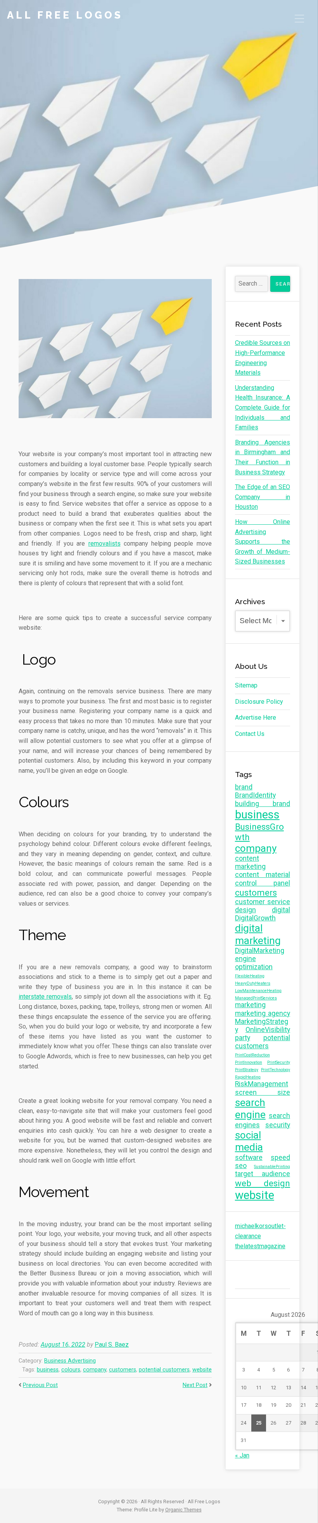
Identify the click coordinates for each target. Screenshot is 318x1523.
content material (262, 875)
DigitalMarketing (259, 950)
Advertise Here (255, 717)
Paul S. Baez (112, 1344)
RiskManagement (261, 1084)
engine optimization (254, 963)
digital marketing (258, 934)
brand (243, 787)
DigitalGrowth (255, 918)
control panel (262, 883)
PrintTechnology (275, 1069)
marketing (250, 1005)
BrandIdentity (255, 795)
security (277, 1125)
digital (281, 910)
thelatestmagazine (260, 1246)
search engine (250, 1108)
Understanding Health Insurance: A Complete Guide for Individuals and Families (262, 407)
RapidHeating (248, 1077)
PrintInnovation (248, 1062)
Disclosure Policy (259, 701)
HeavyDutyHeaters (252, 983)
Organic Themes (183, 1510)
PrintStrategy (246, 1069)
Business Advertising (70, 1361)
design (245, 910)
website (202, 1369)
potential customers (164, 1369)
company (94, 1369)
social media (249, 1141)
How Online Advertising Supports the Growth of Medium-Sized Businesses (262, 541)
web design (262, 1183)
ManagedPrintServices (256, 998)
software (249, 1157)
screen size (262, 1092)
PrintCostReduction (252, 1055)
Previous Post (40, 1385)
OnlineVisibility (267, 1030)
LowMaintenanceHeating (258, 990)
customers (122, 1369)
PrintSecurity (278, 1062)
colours (70, 1369)
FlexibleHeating (249, 976)
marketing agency (262, 1013)
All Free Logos (65, 15)
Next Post (195, 1385)
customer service (262, 902)
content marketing (250, 862)
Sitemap (246, 685)
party (242, 1038)
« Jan (242, 1455)
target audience (262, 1174)
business (48, 1369)
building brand (262, 804)
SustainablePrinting (272, 1166)
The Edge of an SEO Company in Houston (262, 496)
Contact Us (249, 733)
